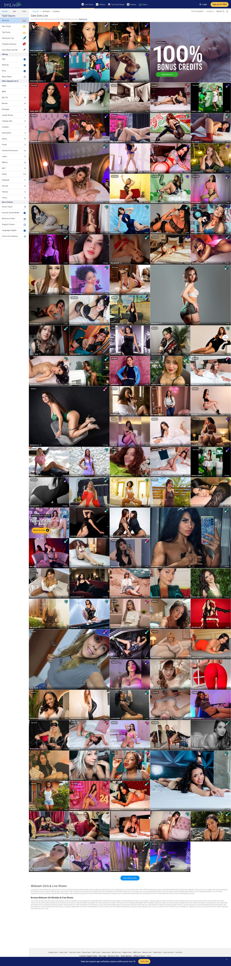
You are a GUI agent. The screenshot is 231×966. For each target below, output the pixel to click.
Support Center (8, 224)
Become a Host (8, 218)
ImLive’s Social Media (10, 213)
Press (149, 956)
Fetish (4, 145)
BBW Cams (137, 952)
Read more (83, 19)
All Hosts (5, 20)
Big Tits (5, 97)
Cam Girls (179, 952)
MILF (4, 168)
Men (14, 11)
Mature (5, 162)
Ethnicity (5, 65)
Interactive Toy (8, 38)
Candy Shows (7, 115)
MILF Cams (96, 952)
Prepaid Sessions (9, 44)
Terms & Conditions (10, 236)
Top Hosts (6, 32)
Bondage (5, 109)
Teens (4, 198)
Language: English (9, 230)
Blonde (5, 103)
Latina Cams (106, 952)
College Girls (7, 121)
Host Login (102, 956)
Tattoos (5, 192)
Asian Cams (63, 952)
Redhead (5, 180)
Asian (4, 86)
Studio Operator (126, 956)
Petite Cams (157, 952)
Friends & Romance (10, 150)
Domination (6, 133)
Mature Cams (127, 952)
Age (3, 59)
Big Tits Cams (116, 952)
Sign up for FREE (220, 4)
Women (5, 11)
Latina (4, 156)
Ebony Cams (86, 952)
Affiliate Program (139, 956)
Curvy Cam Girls (168, 952)
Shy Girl (5, 186)
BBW (4, 91)
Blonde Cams (147, 952)
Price (4, 71)
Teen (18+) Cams (74, 952)
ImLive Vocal (7, 207)
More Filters (7, 77)
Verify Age (144, 961)
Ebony (4, 139)
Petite (4, 174)
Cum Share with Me (10, 50)
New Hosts (6, 26)
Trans (24, 11)
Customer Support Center (88, 956)
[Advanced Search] (228, 11)
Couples (5, 127)
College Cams (53, 952)
